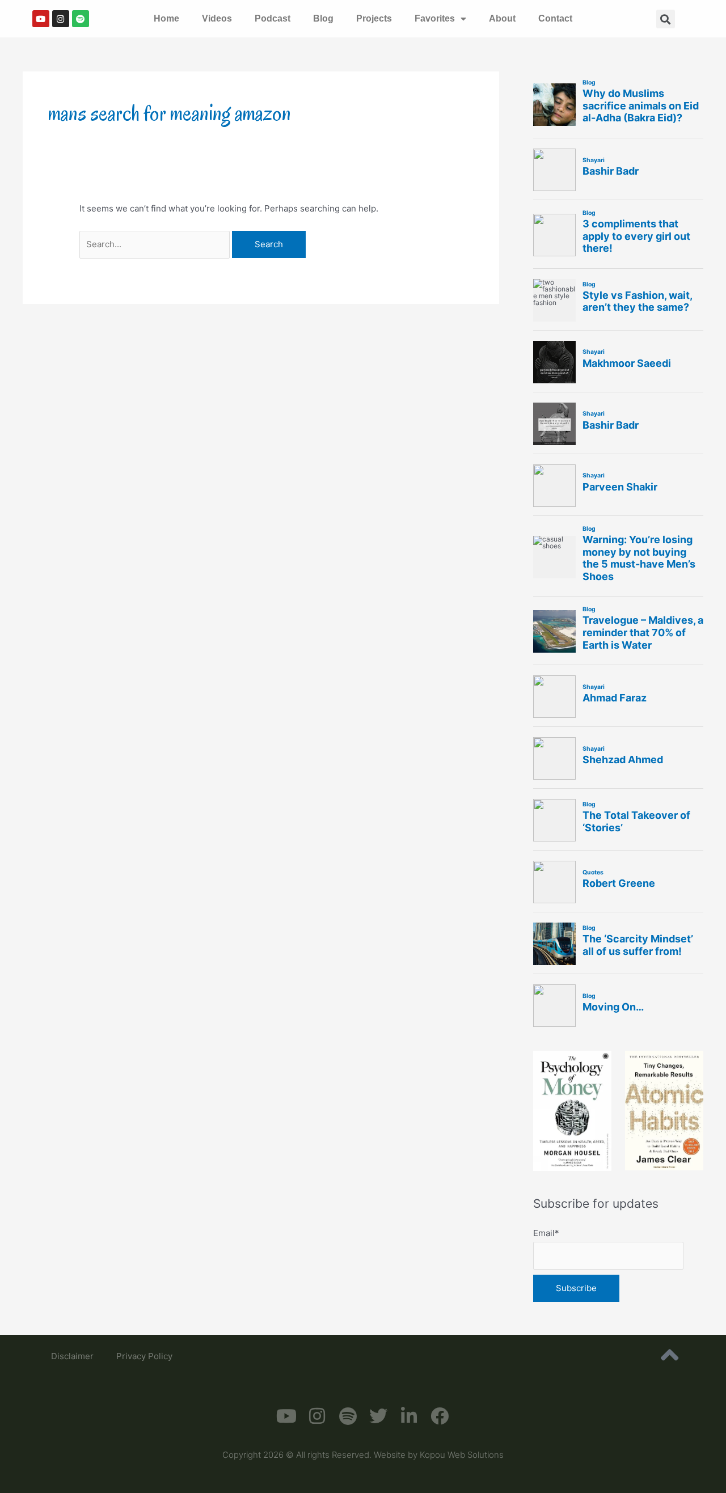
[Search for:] (155, 244)
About (502, 18)
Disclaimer (72, 1356)
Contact (555, 18)
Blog (323, 18)
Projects (374, 18)
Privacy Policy (144, 1356)
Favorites (435, 18)
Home (166, 18)
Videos (217, 18)
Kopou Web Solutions (462, 1454)
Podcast (272, 18)
